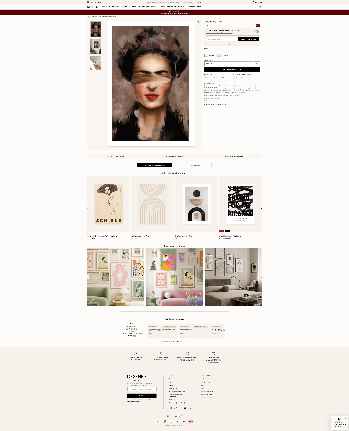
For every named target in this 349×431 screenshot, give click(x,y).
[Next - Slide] (262, 208)
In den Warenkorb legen (232, 69)
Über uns (171, 376)
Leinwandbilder (134, 7)
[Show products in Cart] (260, 7)
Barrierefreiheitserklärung (177, 391)
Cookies (203, 388)
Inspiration (182, 7)
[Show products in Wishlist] (256, 7)
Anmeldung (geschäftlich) (177, 403)
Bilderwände (171, 7)
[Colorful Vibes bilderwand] (115, 277)
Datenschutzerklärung (224, 44)
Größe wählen (208, 60)
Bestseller (106, 7)
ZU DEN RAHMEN (194, 165)
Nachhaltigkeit (173, 388)
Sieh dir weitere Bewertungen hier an (174, 342)
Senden (142, 395)
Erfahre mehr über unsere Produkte (215, 104)
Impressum (172, 382)
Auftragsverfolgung (206, 382)
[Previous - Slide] (87, 208)
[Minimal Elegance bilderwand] (233, 277)
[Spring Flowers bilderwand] (174, 277)
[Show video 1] (95, 63)
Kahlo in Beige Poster (109, 16)
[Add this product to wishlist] (198, 22)
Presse (171, 379)
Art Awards (172, 400)
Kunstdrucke (97, 16)
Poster (124, 7)
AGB (202, 385)
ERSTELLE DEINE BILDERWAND (155, 165)
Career (171, 385)
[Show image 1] (95, 29)
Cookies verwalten (206, 398)
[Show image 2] (95, 46)
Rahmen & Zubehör (148, 7)
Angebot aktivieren (248, 39)
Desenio (179, 426)
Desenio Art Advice (206, 376)
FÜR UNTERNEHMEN (195, 7)
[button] (257, 63)
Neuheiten (116, 7)
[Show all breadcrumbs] (89, 17)
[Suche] (252, 6)
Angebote (161, 7)
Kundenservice (205, 379)
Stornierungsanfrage (207, 394)
